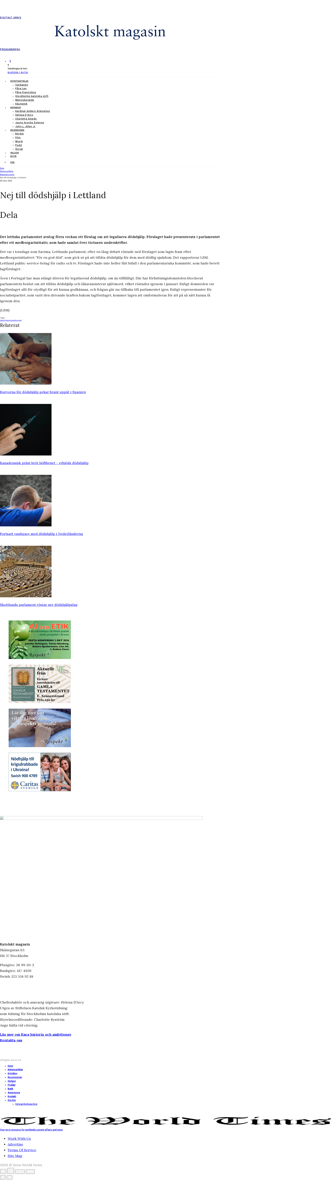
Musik (19, 141)
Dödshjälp (4, 320)
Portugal (18, 320)
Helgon (14, 153)
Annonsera (14, 1092)
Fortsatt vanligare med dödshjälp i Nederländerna (41, 534)
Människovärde (24, 100)
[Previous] (3, 1177)
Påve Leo (21, 88)
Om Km (12, 1100)
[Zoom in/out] (30, 1171)
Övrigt (19, 149)
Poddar (12, 1085)
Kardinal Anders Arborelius (32, 111)
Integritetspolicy (26, 1104)
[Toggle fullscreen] (20, 1171)
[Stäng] (3, 1171)
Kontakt (12, 1096)
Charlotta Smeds (26, 118)
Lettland (11, 320)
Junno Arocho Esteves (29, 122)
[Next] (9, 1177)
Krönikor (15, 107)
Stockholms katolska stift (31, 96)
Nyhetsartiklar (19, 81)
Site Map (15, 1156)
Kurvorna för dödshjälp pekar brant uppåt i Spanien (43, 392)
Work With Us (19, 1138)
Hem (10, 1066)
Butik (13, 156)
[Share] (10, 1171)
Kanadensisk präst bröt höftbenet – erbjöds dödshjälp (44, 463)
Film (18, 137)
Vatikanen (21, 85)
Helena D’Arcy (24, 115)
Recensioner (17, 130)
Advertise (15, 1144)
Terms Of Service (22, 1150)
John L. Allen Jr (25, 126)
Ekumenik (21, 104)
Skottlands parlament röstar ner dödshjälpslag (39, 604)
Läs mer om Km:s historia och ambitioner (35, 1034)
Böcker (19, 133)
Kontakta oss (11, 1040)
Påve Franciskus (25, 92)
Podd (18, 145)
